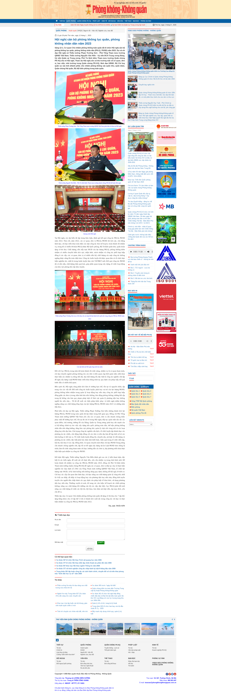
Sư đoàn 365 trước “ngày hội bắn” (104, 585)
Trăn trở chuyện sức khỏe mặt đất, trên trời (72, 611)
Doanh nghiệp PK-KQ (159, 650)
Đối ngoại (112, 21)
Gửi (91, 548)
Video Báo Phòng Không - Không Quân (144, 31)
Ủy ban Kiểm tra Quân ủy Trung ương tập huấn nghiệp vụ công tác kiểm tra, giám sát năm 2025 (134, 25)
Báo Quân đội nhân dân (140, 404)
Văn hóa (120, 21)
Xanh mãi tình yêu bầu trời (140, 265)
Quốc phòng (71, 21)
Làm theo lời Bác (62, 652)
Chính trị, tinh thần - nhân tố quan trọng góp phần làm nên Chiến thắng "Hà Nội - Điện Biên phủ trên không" (140, 229)
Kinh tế (104, 21)
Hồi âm (130, 663)
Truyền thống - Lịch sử (111, 648)
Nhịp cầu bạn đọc (134, 661)
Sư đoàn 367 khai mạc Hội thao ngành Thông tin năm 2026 (78, 566)
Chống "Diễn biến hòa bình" (66, 654)
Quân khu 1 (135, 391)
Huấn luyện (73, 31)
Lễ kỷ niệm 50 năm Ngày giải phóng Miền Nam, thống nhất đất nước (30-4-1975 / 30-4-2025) (140, 174)
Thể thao (128, 21)
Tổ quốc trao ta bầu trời (139, 360)
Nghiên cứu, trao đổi (106, 31)
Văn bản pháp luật (134, 650)
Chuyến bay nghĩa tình (146, 85)
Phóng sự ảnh (146, 21)
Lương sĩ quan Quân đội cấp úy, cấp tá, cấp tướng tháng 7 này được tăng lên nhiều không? (139, 196)
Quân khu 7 (147, 397)
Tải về (152, 348)
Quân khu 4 (147, 394)
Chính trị (59, 650)
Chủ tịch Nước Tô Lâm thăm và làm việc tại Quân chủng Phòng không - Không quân (140, 188)
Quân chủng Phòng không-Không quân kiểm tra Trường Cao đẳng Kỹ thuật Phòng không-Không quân (151, 72)
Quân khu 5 (135, 397)
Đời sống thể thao (110, 663)
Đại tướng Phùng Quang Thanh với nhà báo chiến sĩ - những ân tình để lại (140, 259)
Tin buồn (131, 666)
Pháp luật (96, 21)
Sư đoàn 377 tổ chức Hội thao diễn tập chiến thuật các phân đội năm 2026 (84, 563)
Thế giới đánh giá (110, 650)
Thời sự (62, 21)
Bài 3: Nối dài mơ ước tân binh (141, 278)
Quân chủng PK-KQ (84, 21)
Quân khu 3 (135, 394)
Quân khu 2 (147, 391)
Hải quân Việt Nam (138, 410)
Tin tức (59, 648)
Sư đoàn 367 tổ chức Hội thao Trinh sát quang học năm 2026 (79, 560)
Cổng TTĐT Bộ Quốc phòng (141, 401)
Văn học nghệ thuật (86, 666)
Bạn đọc (136, 21)
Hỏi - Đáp (131, 652)
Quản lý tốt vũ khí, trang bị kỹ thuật (104, 603)
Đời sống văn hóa (86, 663)
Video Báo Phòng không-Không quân (163, 663)
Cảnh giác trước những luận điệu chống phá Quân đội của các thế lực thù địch (140, 237)
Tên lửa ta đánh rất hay (139, 357)
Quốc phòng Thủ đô (138, 413)
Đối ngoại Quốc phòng (64, 663)
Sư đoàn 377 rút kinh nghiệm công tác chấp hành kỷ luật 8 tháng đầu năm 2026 (86, 568)
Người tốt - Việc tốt (90, 31)
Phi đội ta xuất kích (137, 363)
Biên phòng (135, 407)
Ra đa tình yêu (85, 668)
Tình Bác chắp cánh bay (139, 366)
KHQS (80, 31)
